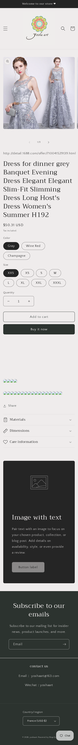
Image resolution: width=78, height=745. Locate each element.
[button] (5, 28)
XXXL (57, 283)
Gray (11, 246)
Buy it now (39, 329)
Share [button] (12, 406)
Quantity (8, 292)
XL (23, 283)
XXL (39, 283)
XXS (11, 273)
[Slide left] (29, 142)
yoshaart (33, 737)
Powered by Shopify (47, 737)
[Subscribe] (64, 644)
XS (27, 273)
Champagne (17, 256)
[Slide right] (48, 142)
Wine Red (33, 246)
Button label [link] (28, 567)
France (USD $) (37, 720)
